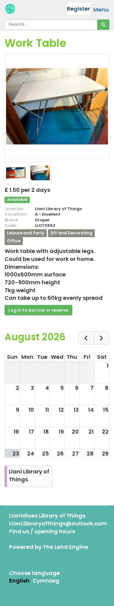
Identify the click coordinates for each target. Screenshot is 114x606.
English (19, 580)
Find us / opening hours (42, 531)
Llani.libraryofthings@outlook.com (58, 523)
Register (78, 8)
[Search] (103, 24)
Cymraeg (46, 580)
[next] (101, 338)
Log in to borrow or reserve (38, 310)
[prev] (86, 338)
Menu (101, 9)
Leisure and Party (25, 233)
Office (13, 241)
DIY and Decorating (71, 233)
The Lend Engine (65, 547)
